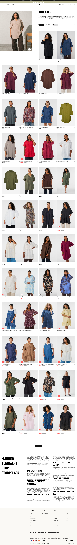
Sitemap (48, 543)
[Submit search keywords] (57, 4)
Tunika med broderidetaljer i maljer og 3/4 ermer (26, 262)
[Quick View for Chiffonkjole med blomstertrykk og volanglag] (37, 229)
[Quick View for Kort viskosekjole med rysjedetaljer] (74, 330)
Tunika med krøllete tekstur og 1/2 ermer (62, 364)
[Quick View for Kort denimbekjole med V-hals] (56, 432)
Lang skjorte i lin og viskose (42, 296)
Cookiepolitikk (43, 543)
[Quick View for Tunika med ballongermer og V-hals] (19, 432)
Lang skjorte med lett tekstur (61, 262)
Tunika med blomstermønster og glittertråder (26, 330)
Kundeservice (56, 513)
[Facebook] (68, 540)
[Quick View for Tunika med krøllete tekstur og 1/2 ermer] (74, 364)
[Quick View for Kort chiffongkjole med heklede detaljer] (37, 296)
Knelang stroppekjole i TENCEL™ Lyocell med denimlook (9, 330)
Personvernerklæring (33, 543)
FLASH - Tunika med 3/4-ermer (43, 59)
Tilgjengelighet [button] (56, 523)
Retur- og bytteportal (57, 516)
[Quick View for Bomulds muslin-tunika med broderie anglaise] (19, 398)
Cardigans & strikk (33, 520)
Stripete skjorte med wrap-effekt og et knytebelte (63, 296)
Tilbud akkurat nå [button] (18, 6)
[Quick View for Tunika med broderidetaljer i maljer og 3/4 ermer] (37, 263)
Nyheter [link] (8, 6)
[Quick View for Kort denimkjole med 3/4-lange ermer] (56, 127)
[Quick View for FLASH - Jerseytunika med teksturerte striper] (74, 398)
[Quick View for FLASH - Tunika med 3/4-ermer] (56, 59)
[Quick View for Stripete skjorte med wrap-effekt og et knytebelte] (74, 296)
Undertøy (31, 523)
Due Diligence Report (69, 518)
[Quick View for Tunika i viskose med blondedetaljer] (56, 263)
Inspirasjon (7, 4)
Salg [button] (31, 6)
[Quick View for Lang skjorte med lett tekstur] (74, 195)
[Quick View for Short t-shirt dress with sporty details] (56, 195)
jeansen (58, 18)
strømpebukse (51, 20)
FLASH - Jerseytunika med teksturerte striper (63, 398)
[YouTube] (72, 540)
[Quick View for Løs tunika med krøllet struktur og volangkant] (37, 161)
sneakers (61, 459)
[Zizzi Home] (38, 4)
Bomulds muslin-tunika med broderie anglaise (8, 398)
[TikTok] (70, 540)
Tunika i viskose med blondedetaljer (43, 262)
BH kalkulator (56, 520)
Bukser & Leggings (33, 518)
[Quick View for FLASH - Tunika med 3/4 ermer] (56, 93)
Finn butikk (55, 518)
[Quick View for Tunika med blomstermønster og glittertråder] (37, 330)
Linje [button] (23, 6)
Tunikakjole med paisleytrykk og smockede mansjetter (27, 127)
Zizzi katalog (67, 520)
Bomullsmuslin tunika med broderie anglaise (63, 59)
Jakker (31, 516)
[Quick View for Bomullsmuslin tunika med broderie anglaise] (74, 59)
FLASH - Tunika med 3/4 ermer (43, 93)
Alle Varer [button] (3, 6)
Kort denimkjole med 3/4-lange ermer (44, 127)
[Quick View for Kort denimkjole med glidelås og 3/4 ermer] (56, 330)
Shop (3, 4)
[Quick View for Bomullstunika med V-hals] (74, 93)
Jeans (31, 525)
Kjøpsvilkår (38, 543)
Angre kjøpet (56, 525)
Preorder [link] (28, 6)
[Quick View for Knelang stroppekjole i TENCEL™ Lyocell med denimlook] (19, 330)
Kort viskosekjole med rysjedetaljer (61, 330)
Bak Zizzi (67, 513)
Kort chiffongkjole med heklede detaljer (25, 296)
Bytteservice (56, 514)
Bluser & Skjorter (32, 514)
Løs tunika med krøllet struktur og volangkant (26, 161)
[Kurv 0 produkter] (75, 4)
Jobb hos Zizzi (68, 516)
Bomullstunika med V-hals (60, 93)
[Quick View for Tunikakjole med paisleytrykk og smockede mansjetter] (37, 127)
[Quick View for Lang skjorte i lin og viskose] (56, 296)
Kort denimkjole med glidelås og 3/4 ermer (44, 330)
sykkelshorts (43, 491)
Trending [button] (12, 6)
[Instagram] (66, 540)
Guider (13, 4)
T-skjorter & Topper (33, 513)
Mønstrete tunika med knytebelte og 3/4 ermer (45, 398)
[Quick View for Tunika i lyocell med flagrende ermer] (74, 432)
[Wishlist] (55, 32)
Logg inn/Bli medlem (45, 513)
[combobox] (61, 4)
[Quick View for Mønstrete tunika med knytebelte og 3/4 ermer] (56, 398)
